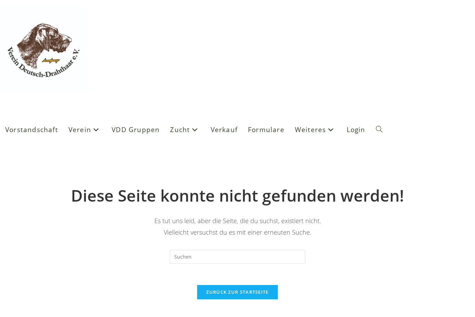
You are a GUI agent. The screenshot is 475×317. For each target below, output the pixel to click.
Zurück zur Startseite (237, 292)
